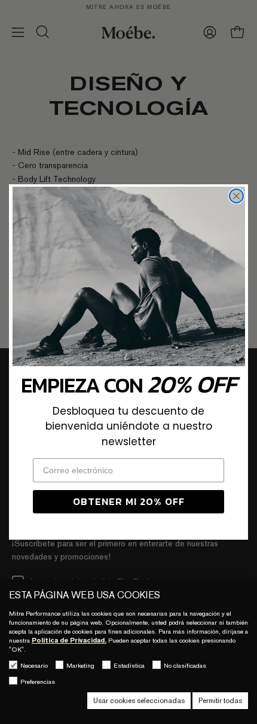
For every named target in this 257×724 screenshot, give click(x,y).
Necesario (34, 665)
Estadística (129, 665)
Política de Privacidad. (69, 640)
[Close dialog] (236, 196)
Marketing (80, 665)
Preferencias (37, 681)
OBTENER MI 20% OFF (129, 501)
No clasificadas (185, 665)
